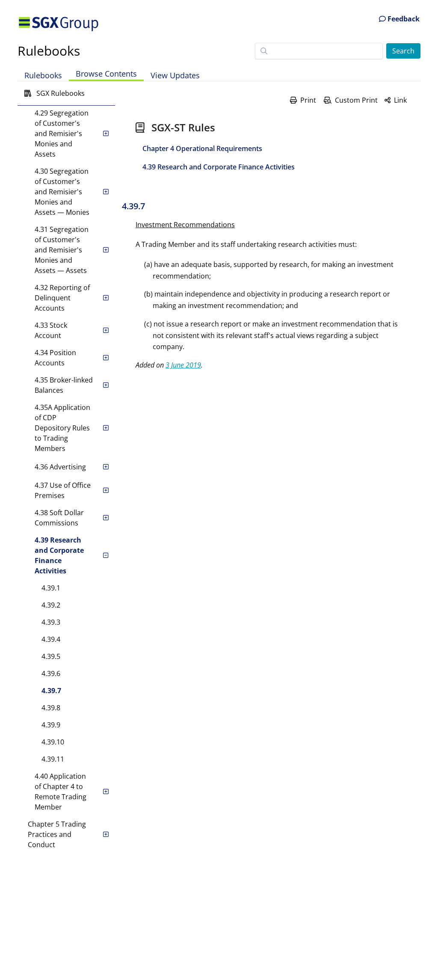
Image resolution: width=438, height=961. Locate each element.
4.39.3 (50, 622)
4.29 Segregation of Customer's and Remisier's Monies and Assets (62, 133)
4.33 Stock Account (51, 330)
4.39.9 (50, 725)
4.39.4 (50, 639)
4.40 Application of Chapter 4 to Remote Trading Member (60, 791)
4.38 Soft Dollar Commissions (59, 518)
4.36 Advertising (60, 467)
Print (308, 100)
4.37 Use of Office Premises (63, 490)
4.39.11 (52, 759)
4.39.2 (50, 605)
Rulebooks (49, 50)
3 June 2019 (183, 365)
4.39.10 (52, 742)
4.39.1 (50, 588)
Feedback (403, 19)
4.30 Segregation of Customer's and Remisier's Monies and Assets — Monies (62, 191)
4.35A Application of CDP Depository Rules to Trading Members (62, 428)
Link (400, 100)
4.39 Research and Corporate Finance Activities (59, 555)
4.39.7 (51, 690)
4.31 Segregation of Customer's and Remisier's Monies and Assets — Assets (62, 250)
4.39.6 (50, 673)
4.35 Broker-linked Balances (64, 385)
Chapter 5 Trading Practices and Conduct (57, 834)
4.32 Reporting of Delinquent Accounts (62, 298)
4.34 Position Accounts (55, 358)
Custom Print (356, 100)
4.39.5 (50, 656)
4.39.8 (50, 707)
